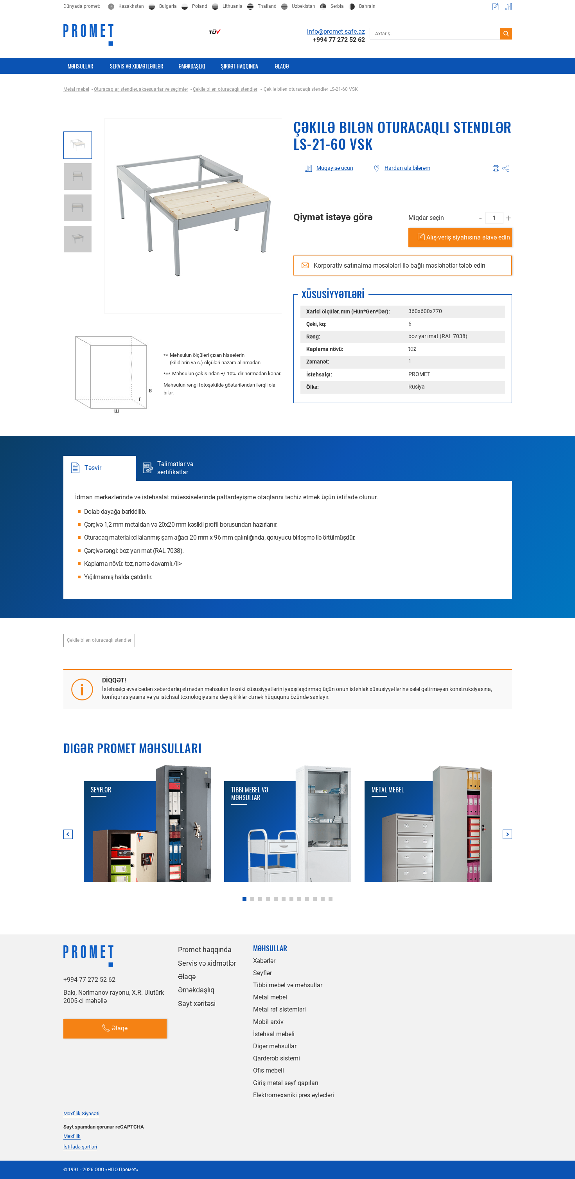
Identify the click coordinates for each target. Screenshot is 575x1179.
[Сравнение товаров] (508, 6)
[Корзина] (495, 6)
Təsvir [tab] (92, 468)
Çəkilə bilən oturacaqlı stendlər (99, 640)
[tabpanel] (147, 823)
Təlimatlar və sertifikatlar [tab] (175, 468)
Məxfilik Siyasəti (81, 1113)
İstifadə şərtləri (80, 1147)
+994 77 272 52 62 (339, 39)
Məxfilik (72, 1136)
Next (507, 834)
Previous (68, 834)
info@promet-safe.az (336, 31)
